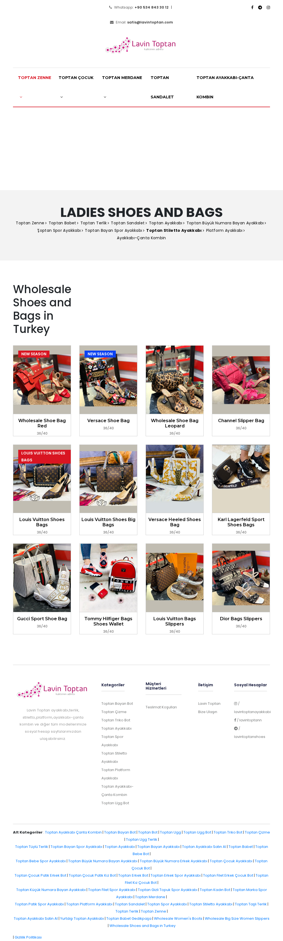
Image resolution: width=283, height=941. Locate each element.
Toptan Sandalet (162, 87)
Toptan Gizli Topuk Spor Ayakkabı (167, 889)
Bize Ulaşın (207, 711)
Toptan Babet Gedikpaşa (128, 918)
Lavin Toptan (209, 703)
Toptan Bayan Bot (117, 703)
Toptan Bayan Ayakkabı (158, 846)
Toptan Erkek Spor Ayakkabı (176, 875)
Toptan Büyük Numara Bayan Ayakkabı (225, 223)
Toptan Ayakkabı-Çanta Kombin (225, 87)
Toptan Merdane (150, 897)
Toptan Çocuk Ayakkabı (231, 861)
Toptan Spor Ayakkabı (59, 230)
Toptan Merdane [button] (122, 77)
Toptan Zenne (30, 223)
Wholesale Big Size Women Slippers (237, 918)
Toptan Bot (148, 832)
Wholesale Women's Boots (178, 918)
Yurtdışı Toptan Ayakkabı (82, 918)
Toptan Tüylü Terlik (31, 846)
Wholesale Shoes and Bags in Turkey (142, 925)
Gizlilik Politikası (28, 937)
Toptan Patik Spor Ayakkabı (39, 904)
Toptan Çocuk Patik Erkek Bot (40, 875)
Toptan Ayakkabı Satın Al (204, 846)
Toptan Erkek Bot (133, 875)
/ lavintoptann (249, 720)
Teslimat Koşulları (161, 707)
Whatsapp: (141, 7)
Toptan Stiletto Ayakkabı (210, 904)
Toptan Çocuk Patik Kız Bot (92, 875)
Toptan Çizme (114, 711)
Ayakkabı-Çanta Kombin (141, 238)
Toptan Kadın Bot (215, 889)
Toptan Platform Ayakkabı (89, 904)
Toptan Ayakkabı (165, 223)
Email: (144, 22)
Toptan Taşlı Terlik (251, 904)
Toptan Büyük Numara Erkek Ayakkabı (173, 861)
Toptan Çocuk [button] (76, 77)
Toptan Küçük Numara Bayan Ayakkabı (51, 889)
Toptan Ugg (170, 832)
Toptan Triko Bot (115, 720)
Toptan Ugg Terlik (141, 839)
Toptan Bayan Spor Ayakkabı (113, 230)
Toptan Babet (62, 223)
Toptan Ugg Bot (115, 803)
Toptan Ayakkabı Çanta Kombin (73, 832)
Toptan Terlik (93, 223)
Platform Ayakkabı (224, 230)
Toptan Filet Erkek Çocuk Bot (228, 875)
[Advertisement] (141, 148)
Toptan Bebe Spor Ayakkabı (41, 861)
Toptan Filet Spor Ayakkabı (111, 889)
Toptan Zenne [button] (34, 77)
